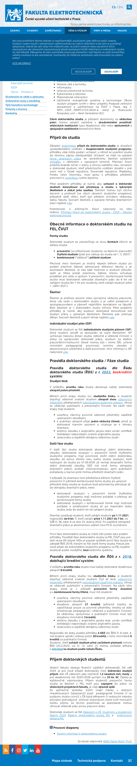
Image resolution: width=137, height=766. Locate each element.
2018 (127, 556)
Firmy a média (102, 30)
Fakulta (122, 30)
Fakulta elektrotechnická (64, 12)
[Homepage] (14, 13)
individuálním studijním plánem (102, 402)
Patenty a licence (16, 109)
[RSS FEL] (6, 749)
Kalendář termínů (22, 83)
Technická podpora (91, 760)
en (121, 7)
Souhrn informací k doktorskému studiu (81, 733)
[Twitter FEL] (25, 749)
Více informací (21, 63)
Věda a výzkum (77, 30)
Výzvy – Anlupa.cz (22, 91)
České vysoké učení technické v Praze (52, 19)
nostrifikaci (71, 177)
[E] (130, 760)
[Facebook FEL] (12, 749)
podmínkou (69, 145)
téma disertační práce (65, 158)
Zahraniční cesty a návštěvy (23, 100)
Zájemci (15, 30)
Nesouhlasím (83, 71)
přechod (57, 648)
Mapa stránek (62, 760)
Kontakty (11, 113)
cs (114, 7)
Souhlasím (111, 71)
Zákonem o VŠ (92, 711)
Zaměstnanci (53, 30)
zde (69, 202)
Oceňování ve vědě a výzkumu (25, 96)
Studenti (32, 30)
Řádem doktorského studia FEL (89, 715)
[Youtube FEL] (38, 749)
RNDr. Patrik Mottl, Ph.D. (117, 741)
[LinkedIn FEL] (31, 749)
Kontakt (117, 760)
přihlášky (55, 161)
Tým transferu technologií (22, 104)
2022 (106, 372)
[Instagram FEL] (19, 749)
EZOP (14, 87)
